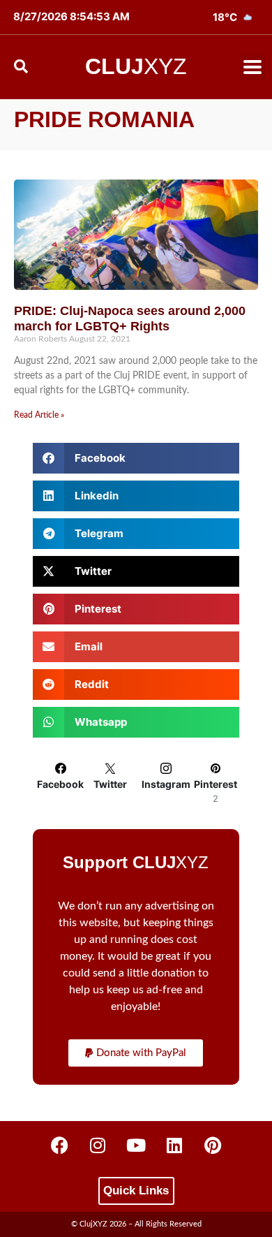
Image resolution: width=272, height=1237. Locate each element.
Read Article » (39, 415)
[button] (252, 67)
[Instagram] (97, 1145)
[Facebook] (59, 1145)
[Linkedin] (174, 1145)
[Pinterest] (212, 1145)
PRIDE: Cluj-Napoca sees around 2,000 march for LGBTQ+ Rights (129, 318)
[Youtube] (136, 1145)
